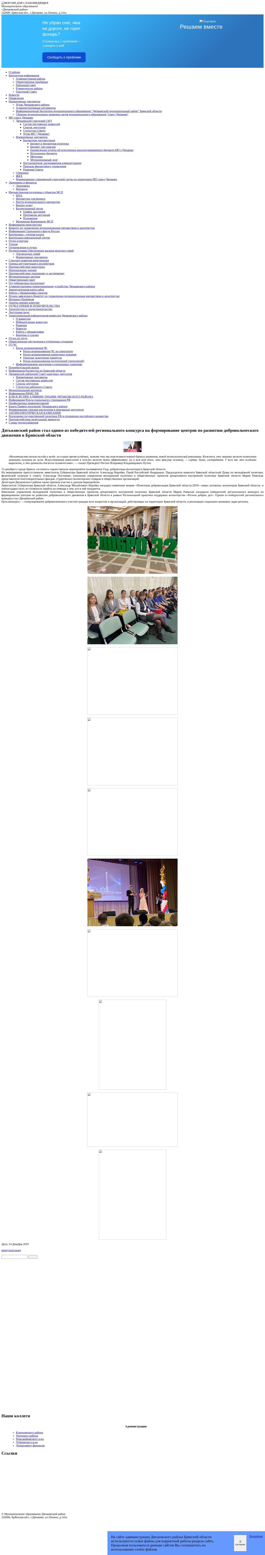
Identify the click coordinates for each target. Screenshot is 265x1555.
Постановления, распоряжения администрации (52, 163)
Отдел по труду (18, 338)
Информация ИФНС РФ (24, 393)
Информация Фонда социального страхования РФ (39, 399)
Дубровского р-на (27, 1442)
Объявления (16, 98)
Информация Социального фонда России (34, 231)
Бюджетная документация (39, 140)
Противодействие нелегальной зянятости (34, 419)
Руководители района (29, 88)
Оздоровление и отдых (23, 247)
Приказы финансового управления (44, 166)
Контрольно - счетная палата (26, 234)
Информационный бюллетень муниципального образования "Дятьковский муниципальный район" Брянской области (89, 111)
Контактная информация (24, 75)
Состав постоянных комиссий (41, 124)
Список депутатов (34, 127)
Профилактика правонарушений (29, 403)
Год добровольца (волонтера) (27, 283)
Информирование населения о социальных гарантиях (49, 364)
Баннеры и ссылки (27, 335)
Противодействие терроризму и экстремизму (36, 273)
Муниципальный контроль (25, 390)
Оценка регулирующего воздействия (31, 263)
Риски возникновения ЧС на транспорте (48, 351)
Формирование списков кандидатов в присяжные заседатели (46, 409)
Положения (30, 218)
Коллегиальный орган (29, 208)
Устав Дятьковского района (32, 104)
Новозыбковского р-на (30, 1439)
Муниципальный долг (44, 159)
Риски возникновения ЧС (32, 348)
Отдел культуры (18, 240)
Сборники (22, 172)
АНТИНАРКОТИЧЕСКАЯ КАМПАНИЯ (35, 412)
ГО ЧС (13, 344)
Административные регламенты (36, 107)
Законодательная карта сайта (26, 289)
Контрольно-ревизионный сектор (29, 237)
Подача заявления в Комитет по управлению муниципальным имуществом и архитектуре (64, 296)
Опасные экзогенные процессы (42, 357)
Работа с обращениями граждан (28, 292)
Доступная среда (19, 312)
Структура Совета (34, 130)
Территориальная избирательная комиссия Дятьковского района (48, 315)
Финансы (22, 189)
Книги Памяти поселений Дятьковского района (38, 406)
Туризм (13, 244)
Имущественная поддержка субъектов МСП (36, 192)
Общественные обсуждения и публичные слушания (41, 341)
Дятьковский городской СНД (34, 120)
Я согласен (240, 1543)
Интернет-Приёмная (21, 299)
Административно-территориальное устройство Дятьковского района (52, 286)
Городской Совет (26, 91)
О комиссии (23, 318)
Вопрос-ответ (24, 205)
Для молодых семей (28, 253)
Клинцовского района (29, 1432)
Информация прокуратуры (25, 224)
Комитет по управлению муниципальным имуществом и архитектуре (52, 227)
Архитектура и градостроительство (30, 309)
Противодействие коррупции (27, 266)
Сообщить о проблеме (64, 57)
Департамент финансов (30, 1445)
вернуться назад (11, 1250)
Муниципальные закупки (24, 276)
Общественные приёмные (32, 81)
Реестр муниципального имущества (38, 202)
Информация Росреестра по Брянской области (37, 370)
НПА (19, 195)
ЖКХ (19, 176)
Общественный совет (22, 279)
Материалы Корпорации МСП (34, 221)
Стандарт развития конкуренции (29, 260)
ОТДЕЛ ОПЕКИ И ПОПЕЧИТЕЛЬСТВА (34, 305)
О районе (14, 72)
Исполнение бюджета (43, 153)
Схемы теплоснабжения (23, 422)
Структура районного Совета (34, 386)
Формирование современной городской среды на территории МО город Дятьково (66, 179)
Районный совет (26, 85)
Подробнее (256, 1536)
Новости (14, 94)
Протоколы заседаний (36, 215)
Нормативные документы (24, 101)
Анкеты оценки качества (24, 302)
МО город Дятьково (21, 117)
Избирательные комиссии (32, 322)
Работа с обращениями (30, 331)
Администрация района (30, 78)
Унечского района (27, 1435)
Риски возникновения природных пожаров (49, 354)
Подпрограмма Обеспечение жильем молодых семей (41, 250)
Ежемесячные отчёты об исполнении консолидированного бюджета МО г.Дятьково (81, 150)
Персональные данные (23, 270)
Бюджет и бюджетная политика (49, 143)
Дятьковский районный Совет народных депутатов (40, 374)
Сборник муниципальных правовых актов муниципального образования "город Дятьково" (72, 114)
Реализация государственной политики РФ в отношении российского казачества (58, 416)
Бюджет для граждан (43, 146)
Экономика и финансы (23, 182)
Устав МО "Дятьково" (36, 133)
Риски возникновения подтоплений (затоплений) (53, 361)
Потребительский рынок (24, 367)
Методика (36, 156)
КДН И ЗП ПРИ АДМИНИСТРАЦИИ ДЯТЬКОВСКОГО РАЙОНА (51, 396)
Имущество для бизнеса (30, 198)
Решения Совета (33, 169)
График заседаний (34, 211)
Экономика (23, 185)
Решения (21, 325)
